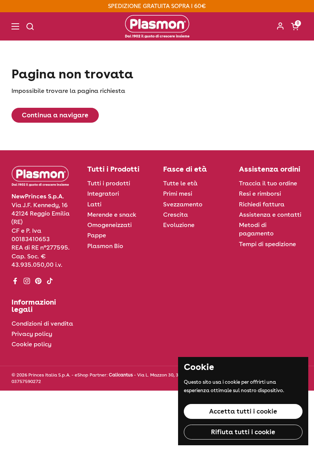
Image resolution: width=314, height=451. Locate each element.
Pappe (96, 235)
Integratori (103, 193)
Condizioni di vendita (42, 323)
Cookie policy (31, 344)
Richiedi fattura (262, 204)
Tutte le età (180, 183)
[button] (295, 26)
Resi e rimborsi (260, 193)
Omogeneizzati (109, 225)
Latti (94, 204)
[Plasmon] (157, 26)
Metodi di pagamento (256, 229)
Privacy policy (31, 333)
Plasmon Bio (105, 246)
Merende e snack (111, 214)
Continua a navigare (55, 115)
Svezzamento (183, 204)
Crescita (175, 214)
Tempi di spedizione (267, 244)
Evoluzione (179, 225)
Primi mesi (177, 193)
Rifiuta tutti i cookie (243, 432)
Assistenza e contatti (270, 214)
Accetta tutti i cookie (243, 411)
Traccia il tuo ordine (268, 183)
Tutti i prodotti (108, 183)
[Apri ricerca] (30, 26)
